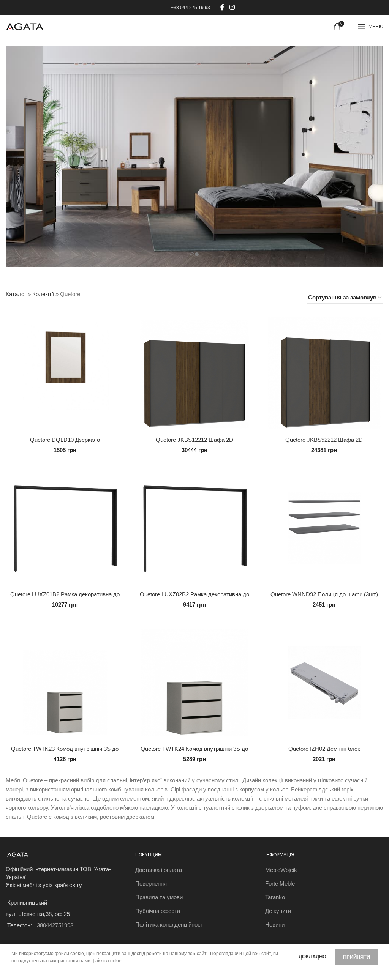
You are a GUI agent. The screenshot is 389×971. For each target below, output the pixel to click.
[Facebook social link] (222, 7)
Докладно (313, 957)
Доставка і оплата (158, 870)
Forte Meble (280, 883)
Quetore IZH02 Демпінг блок (324, 749)
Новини (275, 924)
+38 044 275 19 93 (190, 7)
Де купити (278, 911)
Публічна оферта (157, 911)
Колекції (43, 294)
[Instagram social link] (232, 7)
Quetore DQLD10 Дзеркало (65, 440)
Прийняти (356, 957)
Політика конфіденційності (169, 924)
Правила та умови (159, 897)
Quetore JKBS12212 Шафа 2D (194, 440)
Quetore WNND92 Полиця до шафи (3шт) (324, 594)
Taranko (275, 897)
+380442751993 (53, 925)
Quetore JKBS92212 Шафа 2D (324, 440)
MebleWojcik (281, 870)
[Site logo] (25, 26)
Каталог (16, 294)
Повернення (151, 883)
